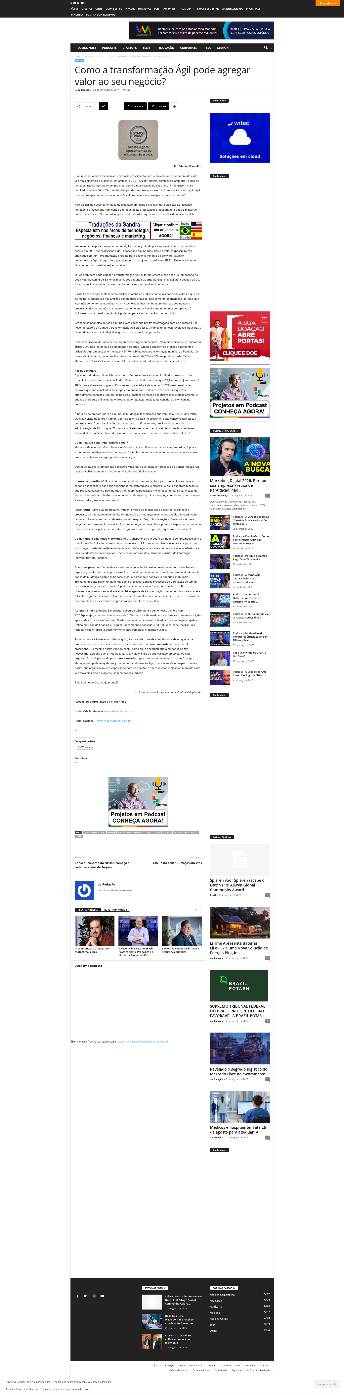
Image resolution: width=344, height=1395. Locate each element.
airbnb (111, 832)
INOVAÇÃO (166, 48)
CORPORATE (188, 48)
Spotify (167, 832)
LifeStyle (87, 8)
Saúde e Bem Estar (208, 8)
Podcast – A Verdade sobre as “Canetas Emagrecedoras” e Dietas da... (251, 520)
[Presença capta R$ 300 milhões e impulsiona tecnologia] (152, 1341)
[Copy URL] (111, 106)
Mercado (215, 1312)
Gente (98, 8)
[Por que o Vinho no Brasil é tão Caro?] (220, 658)
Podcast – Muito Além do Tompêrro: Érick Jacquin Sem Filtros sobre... (250, 636)
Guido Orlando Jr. (219, 495)
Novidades (168, 8)
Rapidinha (76, 14)
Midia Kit (224, 48)
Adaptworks (91, 832)
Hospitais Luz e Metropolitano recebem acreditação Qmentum (179, 1319)
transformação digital (186, 832)
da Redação (84, 89)
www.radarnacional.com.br (114, 720)
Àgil (103, 832)
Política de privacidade (100, 14)
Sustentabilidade (232, 8)
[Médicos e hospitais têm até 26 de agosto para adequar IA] (240, 1107)
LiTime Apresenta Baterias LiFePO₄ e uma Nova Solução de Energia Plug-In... (239, 948)
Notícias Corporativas (222, 1294)
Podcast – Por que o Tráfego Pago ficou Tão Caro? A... (250, 557)
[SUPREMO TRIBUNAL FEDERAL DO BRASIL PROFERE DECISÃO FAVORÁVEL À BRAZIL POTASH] (240, 985)
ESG (208, 48)
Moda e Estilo (114, 8)
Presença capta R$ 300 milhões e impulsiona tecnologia (178, 1339)
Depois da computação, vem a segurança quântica (180, 950)
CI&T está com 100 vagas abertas (177, 863)
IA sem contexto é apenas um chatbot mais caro (92, 950)
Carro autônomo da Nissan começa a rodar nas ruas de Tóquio (102, 865)
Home (77, 56)
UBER (79, 836)
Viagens (130, 8)
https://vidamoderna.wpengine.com (114, 890)
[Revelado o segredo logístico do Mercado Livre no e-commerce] (240, 1048)
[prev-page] (195, 910)
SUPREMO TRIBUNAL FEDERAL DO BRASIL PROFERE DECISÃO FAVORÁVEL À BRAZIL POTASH (237, 1011)
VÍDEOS (74, 8)
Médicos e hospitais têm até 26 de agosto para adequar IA (238, 1130)
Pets (156, 8)
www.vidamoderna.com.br (120, 711)
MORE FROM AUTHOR (115, 909)
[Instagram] (87, 1296)
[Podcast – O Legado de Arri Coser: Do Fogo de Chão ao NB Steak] (220, 677)
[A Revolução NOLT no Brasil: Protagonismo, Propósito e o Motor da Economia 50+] (138, 931)
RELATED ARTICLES (88, 909)
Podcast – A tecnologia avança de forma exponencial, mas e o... (247, 578)
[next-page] (200, 910)
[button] (266, 47)
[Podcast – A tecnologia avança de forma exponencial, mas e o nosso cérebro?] (220, 580)
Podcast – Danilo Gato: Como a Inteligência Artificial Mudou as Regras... (251, 539)
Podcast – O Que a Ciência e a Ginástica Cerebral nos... (251, 615)
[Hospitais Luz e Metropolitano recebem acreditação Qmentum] (152, 1321)
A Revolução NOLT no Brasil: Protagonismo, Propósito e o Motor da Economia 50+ (135, 952)
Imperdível (144, 8)
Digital (213, 1330)
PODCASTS (109, 48)
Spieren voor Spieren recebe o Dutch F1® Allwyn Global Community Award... (237, 885)
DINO (213, 894)
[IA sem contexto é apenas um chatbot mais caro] (94, 931)
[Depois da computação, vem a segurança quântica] (182, 931)
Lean (148, 832)
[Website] (95, 1296)
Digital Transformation (130, 832)
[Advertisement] (240, 245)
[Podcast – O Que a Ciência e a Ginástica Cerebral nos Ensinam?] (220, 619)
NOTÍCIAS (216, 1306)
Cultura (186, 8)
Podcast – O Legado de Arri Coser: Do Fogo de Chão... (249, 673)
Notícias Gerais (219, 1318)
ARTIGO (103, 56)
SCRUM (157, 832)
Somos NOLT (87, 48)
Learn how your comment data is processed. (143, 1041)
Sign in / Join (78, 2)
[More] (175, 106)
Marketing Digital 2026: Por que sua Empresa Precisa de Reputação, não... (238, 485)
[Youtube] (102, 1296)
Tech (146, 48)
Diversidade (253, 8)
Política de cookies (81, 1389)
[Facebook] (78, 1296)
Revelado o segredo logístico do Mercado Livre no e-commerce (239, 1072)
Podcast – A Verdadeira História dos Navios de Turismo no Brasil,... (247, 598)
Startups (130, 48)
